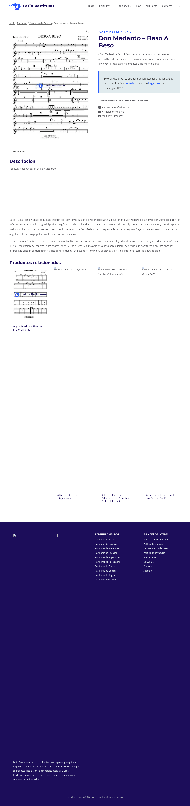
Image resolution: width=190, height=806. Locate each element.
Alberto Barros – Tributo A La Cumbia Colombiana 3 (115, 498)
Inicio (91, 6)
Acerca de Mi (149, 557)
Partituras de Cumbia (114, 32)
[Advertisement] (95, 194)
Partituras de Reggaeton (107, 575)
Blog (138, 6)
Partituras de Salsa (104, 539)
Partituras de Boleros (106, 570)
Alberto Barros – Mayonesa (68, 496)
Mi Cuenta (151, 6)
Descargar (28, 337)
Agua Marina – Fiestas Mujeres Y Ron (27, 328)
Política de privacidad (154, 552)
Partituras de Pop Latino (107, 557)
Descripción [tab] (19, 151)
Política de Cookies (153, 543)
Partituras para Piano (106, 579)
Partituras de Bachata (106, 552)
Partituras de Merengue (107, 548)
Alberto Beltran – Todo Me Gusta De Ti (160, 496)
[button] (87, 31)
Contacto (167, 6)
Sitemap (147, 570)
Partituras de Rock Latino (108, 561)
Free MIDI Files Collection (156, 539)
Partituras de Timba (105, 566)
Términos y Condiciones (155, 548)
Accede (130, 83)
